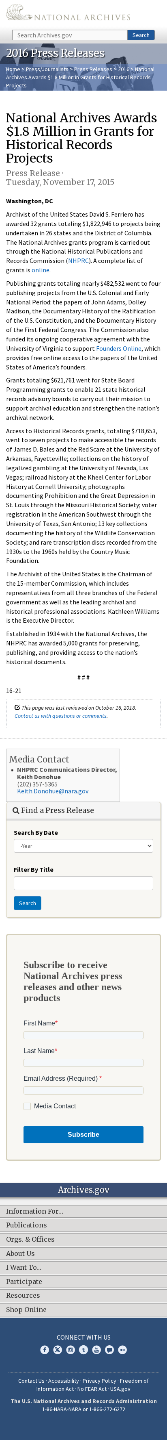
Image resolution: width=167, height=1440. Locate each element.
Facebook (44, 1350)
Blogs (109, 1350)
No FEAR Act (92, 1388)
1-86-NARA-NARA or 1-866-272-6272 (83, 1409)
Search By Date (36, 832)
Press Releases (93, 69)
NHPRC (78, 260)
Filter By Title (34, 869)
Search (141, 35)
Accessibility (63, 1380)
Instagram (70, 1350)
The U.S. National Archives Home (68, 14)
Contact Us (31, 1380)
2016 (123, 69)
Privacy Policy (99, 1380)
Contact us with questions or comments (61, 715)
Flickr (122, 1350)
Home (13, 69)
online (40, 270)
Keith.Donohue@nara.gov (52, 791)
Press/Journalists (47, 69)
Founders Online (118, 348)
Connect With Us (84, 1337)
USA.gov (120, 1388)
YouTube (96, 1350)
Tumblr (83, 1350)
